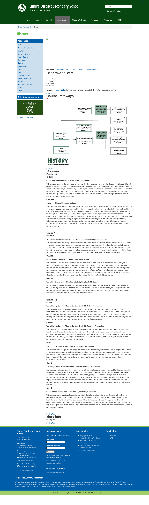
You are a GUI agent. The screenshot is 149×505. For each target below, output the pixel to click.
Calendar (49, 20)
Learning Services (24, 78)
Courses (87, 69)
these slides (61, 90)
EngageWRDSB (86, 435)
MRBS (112, 438)
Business (21, 45)
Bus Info (113, 435)
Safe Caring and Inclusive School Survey (89, 446)
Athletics (94, 20)
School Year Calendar (88, 450)
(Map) (32, 440)
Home (28, 20)
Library (20, 87)
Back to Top (50, 93)
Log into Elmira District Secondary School (60, 493)
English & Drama (24, 54)
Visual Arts (21, 90)
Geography (22, 60)
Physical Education (24, 75)
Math (19, 69)
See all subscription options (55, 472)
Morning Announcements (26, 117)
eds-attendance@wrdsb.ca (27, 447)
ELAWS (20, 51)
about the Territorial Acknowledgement (62, 486)
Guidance (108, 20)
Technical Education (25, 84)
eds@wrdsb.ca (31, 457)
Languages (22, 66)
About (37, 20)
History (20, 63)
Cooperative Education (26, 48)
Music (20, 72)
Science (20, 81)
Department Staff (62, 69)
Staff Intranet (80, 493)
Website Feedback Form (25, 470)
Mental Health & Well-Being (90, 438)
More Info (94, 69)
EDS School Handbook (94, 493)
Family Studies (23, 57)
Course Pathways (76, 69)
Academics (61, 20)
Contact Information (114, 11)
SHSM (120, 20)
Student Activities (79, 20)
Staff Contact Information (25, 460)
